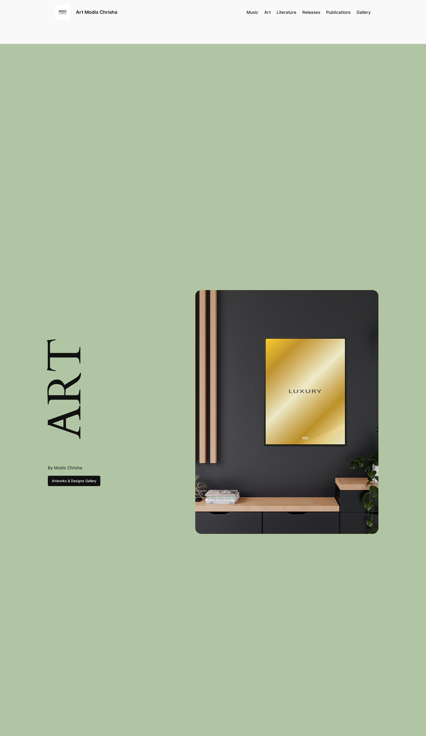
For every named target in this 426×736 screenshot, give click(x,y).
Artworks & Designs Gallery (74, 481)
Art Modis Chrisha (96, 12)
